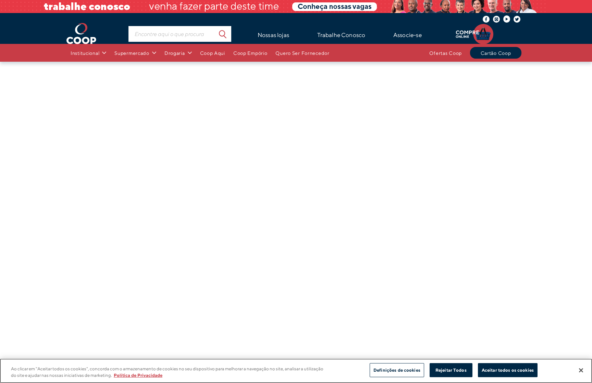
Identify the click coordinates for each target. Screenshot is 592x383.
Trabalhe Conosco (341, 35)
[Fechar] (581, 370)
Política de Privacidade (138, 375)
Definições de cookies (396, 370)
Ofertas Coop (445, 53)
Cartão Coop (496, 53)
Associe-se (407, 35)
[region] (296, 371)
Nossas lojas (273, 35)
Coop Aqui (212, 53)
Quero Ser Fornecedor (302, 53)
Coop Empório (250, 53)
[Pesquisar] (222, 34)
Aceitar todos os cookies (508, 370)
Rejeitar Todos (451, 370)
